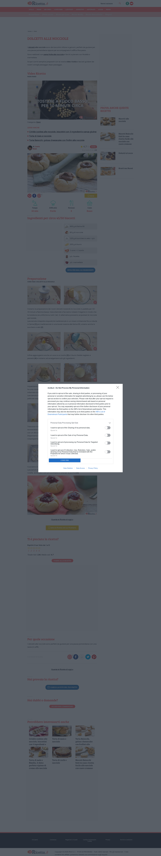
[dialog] (80, 428)
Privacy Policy (93, 468)
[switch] (108, 427)
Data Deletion (68, 468)
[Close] (118, 388)
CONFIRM (65, 460)
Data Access (80, 468)
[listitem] (80, 423)
